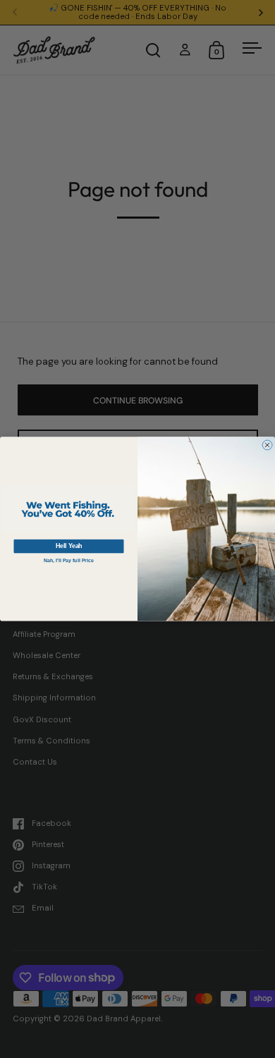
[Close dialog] (267, 445)
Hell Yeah (69, 545)
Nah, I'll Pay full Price (69, 561)
